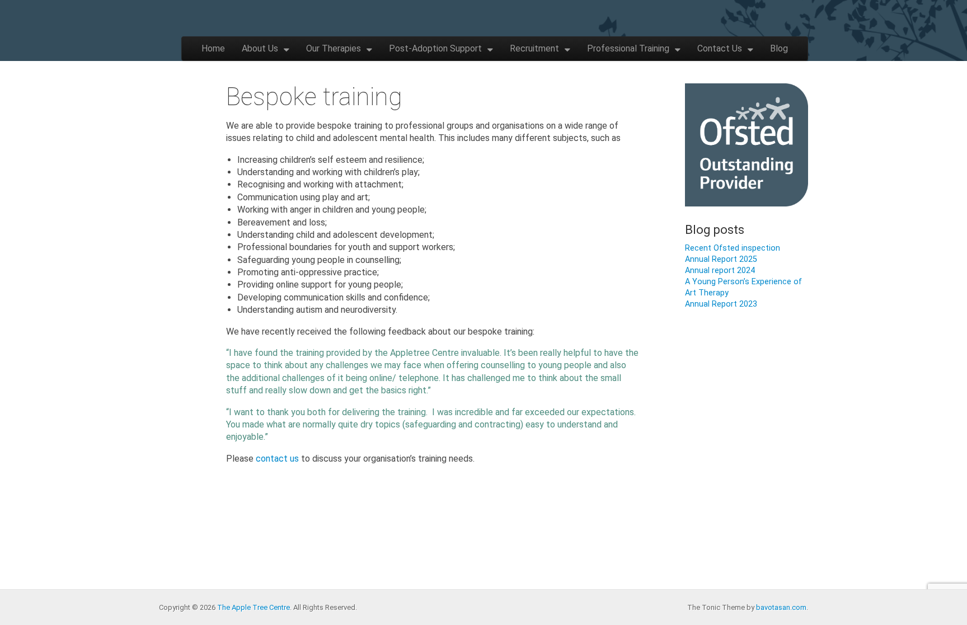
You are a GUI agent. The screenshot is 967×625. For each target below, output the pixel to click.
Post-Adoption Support (435, 48)
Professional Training (628, 48)
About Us (260, 48)
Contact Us (719, 48)
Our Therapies (333, 48)
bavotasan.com (781, 607)
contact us (277, 458)
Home (213, 48)
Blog (779, 48)
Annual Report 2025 (721, 259)
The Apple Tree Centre (253, 607)
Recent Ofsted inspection (732, 248)
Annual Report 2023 (721, 304)
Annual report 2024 (720, 270)
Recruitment (534, 48)
